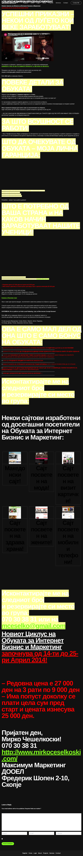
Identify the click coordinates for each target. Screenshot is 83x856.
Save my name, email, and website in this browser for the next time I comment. (24, 839)
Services (58, 2)
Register (25, 2)
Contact (65, 2)
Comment (5, 812)
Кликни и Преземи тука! (9, 298)
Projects (50, 2)
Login (38, 2)
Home (32, 2)
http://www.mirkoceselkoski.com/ (41, 755)
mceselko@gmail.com (43, 279)
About (44, 2)
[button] (76, 3)
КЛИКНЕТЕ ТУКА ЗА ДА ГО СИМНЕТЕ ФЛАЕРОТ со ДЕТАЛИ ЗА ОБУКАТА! (25, 66)
